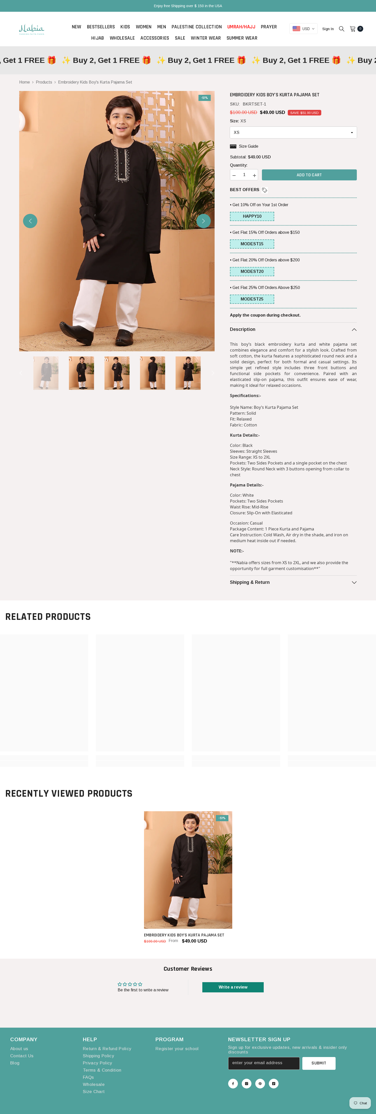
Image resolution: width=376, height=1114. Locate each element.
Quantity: (238, 165)
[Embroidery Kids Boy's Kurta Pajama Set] (188, 870)
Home (24, 82)
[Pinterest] (260, 1083)
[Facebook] (233, 1083)
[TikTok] (274, 1083)
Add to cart (309, 175)
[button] (30, 221)
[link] (44, 757)
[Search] (341, 28)
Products (44, 82)
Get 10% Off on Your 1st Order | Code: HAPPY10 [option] (188, 6)
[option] (117, 221)
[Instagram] (246, 1083)
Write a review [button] (233, 987)
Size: (238, 121)
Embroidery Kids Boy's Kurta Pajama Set (184, 935)
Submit (319, 1063)
